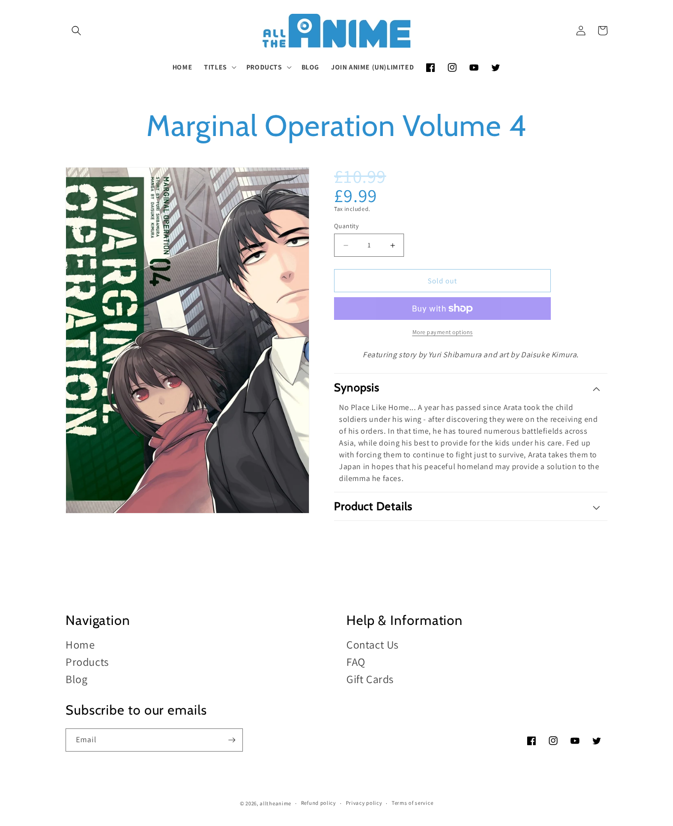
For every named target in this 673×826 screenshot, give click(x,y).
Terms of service (412, 802)
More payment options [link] (442, 332)
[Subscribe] (231, 740)
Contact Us (372, 645)
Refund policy (318, 802)
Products (87, 661)
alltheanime (275, 803)
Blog (76, 679)
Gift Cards (370, 679)
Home (80, 645)
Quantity (346, 226)
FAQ (356, 661)
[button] (76, 30)
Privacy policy (364, 802)
